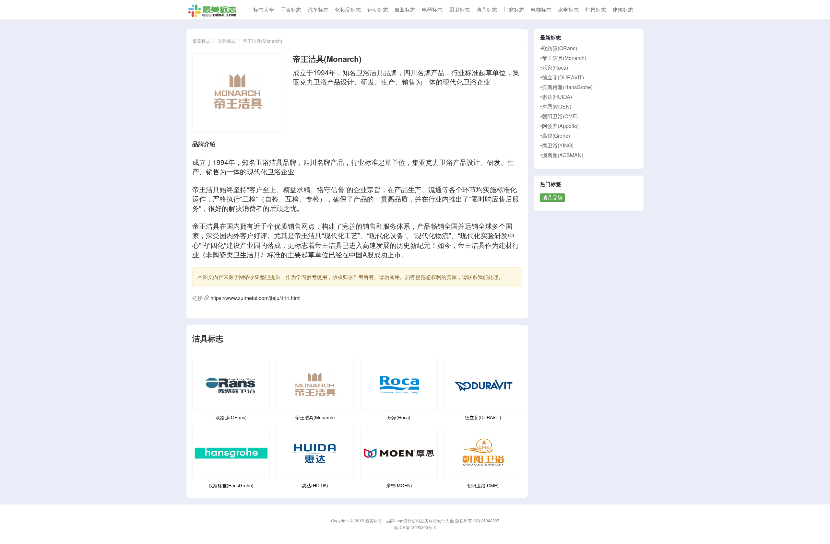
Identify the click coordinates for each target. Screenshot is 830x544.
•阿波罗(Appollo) (559, 126)
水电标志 (568, 9)
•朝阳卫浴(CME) (559, 116)
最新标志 (550, 37)
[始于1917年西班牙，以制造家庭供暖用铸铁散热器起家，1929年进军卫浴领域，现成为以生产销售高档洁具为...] (399, 384)
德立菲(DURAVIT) (483, 417)
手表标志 (290, 9)
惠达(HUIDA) (315, 485)
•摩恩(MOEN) (555, 106)
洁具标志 (486, 9)
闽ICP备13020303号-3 (415, 527)
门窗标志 (514, 9)
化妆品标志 (348, 9)
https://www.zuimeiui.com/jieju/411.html (255, 298)
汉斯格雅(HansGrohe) (231, 485)
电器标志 (432, 9)
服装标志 (405, 9)
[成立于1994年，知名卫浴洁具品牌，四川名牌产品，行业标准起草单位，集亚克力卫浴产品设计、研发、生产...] (315, 384)
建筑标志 (622, 9)
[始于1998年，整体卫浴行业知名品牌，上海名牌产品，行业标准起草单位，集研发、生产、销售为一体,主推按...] (231, 384)
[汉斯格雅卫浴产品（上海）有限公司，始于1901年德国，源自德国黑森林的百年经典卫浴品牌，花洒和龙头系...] (231, 452)
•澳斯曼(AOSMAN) (561, 155)
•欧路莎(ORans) (558, 48)
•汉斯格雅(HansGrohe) (566, 87)
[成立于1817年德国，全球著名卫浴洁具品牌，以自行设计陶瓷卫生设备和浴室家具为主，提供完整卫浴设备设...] (483, 384)
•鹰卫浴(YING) (557, 145)
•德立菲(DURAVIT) (562, 77)
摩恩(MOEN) (399, 485)
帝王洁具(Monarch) (262, 41)
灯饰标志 (595, 9)
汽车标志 (318, 9)
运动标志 (377, 9)
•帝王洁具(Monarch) (563, 58)
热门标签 (550, 184)
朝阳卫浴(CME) (483, 485)
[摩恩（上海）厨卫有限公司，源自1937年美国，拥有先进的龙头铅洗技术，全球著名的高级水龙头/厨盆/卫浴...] (399, 452)
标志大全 (263, 9)
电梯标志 (541, 9)
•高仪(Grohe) (555, 135)
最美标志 (201, 41)
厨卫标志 (459, 9)
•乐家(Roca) (554, 67)
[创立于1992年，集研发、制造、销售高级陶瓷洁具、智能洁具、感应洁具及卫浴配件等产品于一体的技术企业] (483, 452)
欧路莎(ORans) (231, 417)
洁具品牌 (552, 197)
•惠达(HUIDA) (556, 96)
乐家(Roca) (398, 417)
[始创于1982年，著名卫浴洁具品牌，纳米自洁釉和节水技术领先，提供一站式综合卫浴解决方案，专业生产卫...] (315, 452)
